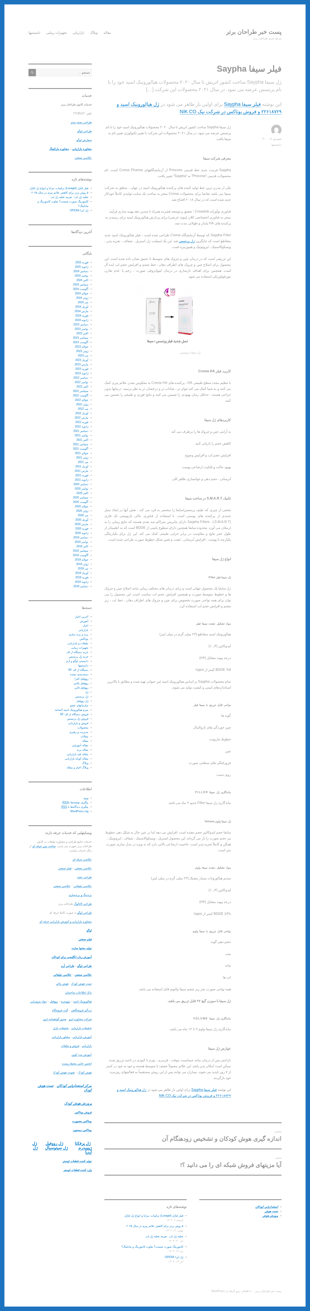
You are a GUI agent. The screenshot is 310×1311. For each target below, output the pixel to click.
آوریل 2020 (81, 519)
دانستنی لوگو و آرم (77, 661)
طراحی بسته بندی (81, 122)
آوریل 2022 (81, 413)
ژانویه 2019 (81, 581)
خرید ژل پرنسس (78, 656)
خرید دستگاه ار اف (77, 652)
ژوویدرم (65, 1001)
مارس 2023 (81, 364)
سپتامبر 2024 (80, 284)
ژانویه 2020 (81, 533)
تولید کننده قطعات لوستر (77, 1161)
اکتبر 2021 (82, 439)
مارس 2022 (81, 417)
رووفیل (54, 1001)
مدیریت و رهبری (78, 732)
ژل (86, 692)
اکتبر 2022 (82, 386)
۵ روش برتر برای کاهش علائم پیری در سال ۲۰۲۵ (154, 1226)
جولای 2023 (81, 346)
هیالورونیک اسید (82, 1001)
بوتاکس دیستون (82, 1130)
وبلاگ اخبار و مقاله (77, 767)
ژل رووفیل (82, 701)
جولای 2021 (81, 453)
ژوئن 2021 (82, 457)
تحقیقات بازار (61, 1028)
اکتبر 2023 (82, 333)
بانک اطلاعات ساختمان (78, 992)
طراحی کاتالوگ (83, 903)
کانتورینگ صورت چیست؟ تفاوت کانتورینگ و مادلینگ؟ (152, 1246)
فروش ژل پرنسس (77, 718)
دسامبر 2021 (80, 430)
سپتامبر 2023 (80, 337)
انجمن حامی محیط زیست (77, 1063)
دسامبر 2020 (80, 484)
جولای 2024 (81, 293)
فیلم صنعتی (64, 868)
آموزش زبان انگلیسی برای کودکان (72, 957)
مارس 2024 (81, 311)
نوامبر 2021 (81, 435)
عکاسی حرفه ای (82, 859)
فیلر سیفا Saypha (242, 104)
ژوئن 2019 (82, 564)
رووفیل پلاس (81, 683)
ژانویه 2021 (81, 479)
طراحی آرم (67, 965)
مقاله (107, 32)
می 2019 (83, 568)
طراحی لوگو (84, 131)
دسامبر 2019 (80, 537)
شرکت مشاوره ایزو (80, 1019)
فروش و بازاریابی (78, 723)
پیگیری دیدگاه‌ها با (74, 806)
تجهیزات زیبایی (56, 32)
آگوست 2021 (80, 448)
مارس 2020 (81, 524)
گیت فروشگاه (60, 1010)
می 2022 (83, 408)
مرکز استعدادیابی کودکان (74, 1085)
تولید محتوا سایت (81, 948)
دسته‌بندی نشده (79, 674)
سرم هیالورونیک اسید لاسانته (71, 709)
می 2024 (83, 302)
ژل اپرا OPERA (174, 1257)
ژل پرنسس (187, 241)
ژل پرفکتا (83, 1143)
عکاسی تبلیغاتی (83, 886)
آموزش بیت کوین (81, 1054)
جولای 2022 (81, 399)
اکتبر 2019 (82, 546)
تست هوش (271, 1211)
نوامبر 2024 (81, 275)
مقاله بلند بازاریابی (77, 754)
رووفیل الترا (81, 678)
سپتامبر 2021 (80, 444)
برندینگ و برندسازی (80, 894)
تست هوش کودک (81, 983)
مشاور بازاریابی (61, 1036)
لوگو (89, 930)
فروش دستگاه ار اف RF (74, 714)
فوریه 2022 (81, 422)
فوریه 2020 (81, 528)
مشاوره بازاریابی (82, 148)
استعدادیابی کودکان (266, 1206)
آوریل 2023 (81, 360)
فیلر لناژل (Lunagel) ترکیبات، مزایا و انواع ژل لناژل (153, 1215)
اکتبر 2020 (82, 493)
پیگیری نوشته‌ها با (75, 802)
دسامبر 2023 (80, 324)
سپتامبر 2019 (80, 550)
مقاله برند (82, 749)
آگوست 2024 (80, 289)
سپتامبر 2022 (80, 391)
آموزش (84, 621)
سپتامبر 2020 (80, 497)
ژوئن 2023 (82, 351)
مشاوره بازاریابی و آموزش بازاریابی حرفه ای (65, 921)
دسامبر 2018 (80, 586)
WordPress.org (79, 811)
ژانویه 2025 (81, 266)
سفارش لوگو (84, 140)
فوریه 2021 (81, 475)
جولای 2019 (81, 559)
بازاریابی (78, 32)
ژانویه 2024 (81, 320)
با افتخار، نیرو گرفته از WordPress (231, 1291)
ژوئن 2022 (82, 404)
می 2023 (83, 355)
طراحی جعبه (84, 877)
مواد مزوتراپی (38, 1001)
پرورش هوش (270, 1215)
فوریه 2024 (81, 315)
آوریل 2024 (81, 306)
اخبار (85, 625)
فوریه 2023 (81, 368)
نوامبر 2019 (81, 541)
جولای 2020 (81, 506)
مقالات (84, 736)
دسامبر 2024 (80, 271)
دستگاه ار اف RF (78, 669)
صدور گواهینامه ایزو (54, 1019)
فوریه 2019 (81, 577)
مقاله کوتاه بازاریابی (76, 758)
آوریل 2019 (81, 572)
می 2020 (83, 515)
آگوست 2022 (80, 395)
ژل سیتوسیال (56, 1148)
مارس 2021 (81, 470)
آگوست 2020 (80, 501)
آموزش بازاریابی (82, 1036)
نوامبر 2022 (81, 382)
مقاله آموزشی (80, 745)
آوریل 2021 (81, 466)
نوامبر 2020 (81, 488)
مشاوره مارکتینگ (59, 148)
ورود (85, 797)
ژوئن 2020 (82, 510)
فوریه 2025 (81, 262)
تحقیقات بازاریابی (81, 1028)
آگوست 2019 (80, 555)
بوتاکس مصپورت (82, 1121)
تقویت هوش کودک (64, 1072)
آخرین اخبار (81, 616)
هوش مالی (62, 983)
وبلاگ (94, 32)
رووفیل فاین (81, 687)
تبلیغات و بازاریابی (77, 643)
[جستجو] (32, 72)
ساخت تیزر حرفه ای (44, 846)
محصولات (82, 727)
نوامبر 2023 (81, 328)
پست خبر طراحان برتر (254, 32)
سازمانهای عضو (79, 705)
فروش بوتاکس (83, 1112)
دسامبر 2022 (80, 377)
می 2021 (83, 462)
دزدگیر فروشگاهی (81, 1010)
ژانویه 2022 (81, 426)
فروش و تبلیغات (70, 1045)
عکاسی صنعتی (83, 157)
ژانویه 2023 (81, 373)
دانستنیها (34, 32)
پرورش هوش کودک (78, 1103)
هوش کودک (85, 1072)
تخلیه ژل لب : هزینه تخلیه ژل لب (164, 1236)
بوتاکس (84, 638)
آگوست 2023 (80, 342)
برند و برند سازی (78, 634)
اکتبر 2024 (82, 280)
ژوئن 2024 (82, 297)
